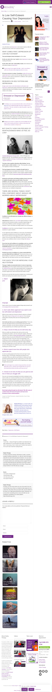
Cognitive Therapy (39, 104)
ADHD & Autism (38, 100)
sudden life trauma (27, 73)
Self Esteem (17, 430)
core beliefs (18, 220)
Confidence (5, 228)
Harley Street (42, 659)
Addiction (37, 98)
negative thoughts (15, 113)
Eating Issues (38, 109)
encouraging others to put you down (10, 306)
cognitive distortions (7, 160)
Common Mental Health (40, 106)
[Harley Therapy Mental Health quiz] (32, 650)
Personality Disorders (40, 119)
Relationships (38, 120)
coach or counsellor (6, 248)
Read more (33, 686)
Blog (5, 11)
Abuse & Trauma (39, 97)
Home (2, 11)
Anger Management (39, 101)
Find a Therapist (44, 2)
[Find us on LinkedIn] (43, 672)
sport (3, 240)
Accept (24, 689)
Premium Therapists (29, 2)
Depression (11, 430)
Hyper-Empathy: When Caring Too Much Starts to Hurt (44, 54)
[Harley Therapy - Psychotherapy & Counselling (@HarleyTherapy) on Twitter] (40, 675)
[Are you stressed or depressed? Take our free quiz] (17, 100)
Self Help (37, 123)
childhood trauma (7, 268)
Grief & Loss (38, 112)
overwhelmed (26, 186)
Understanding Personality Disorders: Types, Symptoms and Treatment (44, 60)
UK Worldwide (42, 662)
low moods (26, 115)
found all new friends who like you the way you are (16, 368)
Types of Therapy (39, 130)
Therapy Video (38, 128)
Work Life (37, 131)
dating (27, 239)
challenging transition (7, 249)
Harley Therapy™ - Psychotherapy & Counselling (20, 685)
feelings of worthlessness (17, 159)
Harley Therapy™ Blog (18, 690)
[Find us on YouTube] (40, 672)
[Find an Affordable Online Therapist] (17, 422)
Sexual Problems (39, 125)
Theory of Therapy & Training (41, 126)
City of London (42, 661)
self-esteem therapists (14, 391)
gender (25, 107)
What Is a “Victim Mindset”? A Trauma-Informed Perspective (44, 43)
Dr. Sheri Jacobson (17, 21)
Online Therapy (42, 667)
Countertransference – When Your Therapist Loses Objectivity (44, 48)
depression (14, 47)
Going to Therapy (39, 111)
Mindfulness (37, 114)
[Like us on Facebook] (46, 672)
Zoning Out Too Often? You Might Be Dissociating (44, 38)
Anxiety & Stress (38, 103)
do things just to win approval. (17, 316)
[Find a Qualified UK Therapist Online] (42, 30)
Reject (31, 689)
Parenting (37, 117)
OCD (36, 115)
